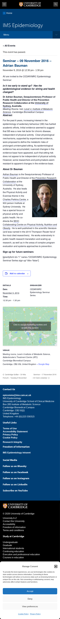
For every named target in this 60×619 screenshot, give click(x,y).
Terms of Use (10, 428)
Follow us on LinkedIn (15, 484)
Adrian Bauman (10, 174)
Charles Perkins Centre (14, 199)
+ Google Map (43, 364)
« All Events (9, 45)
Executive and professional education (21, 554)
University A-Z (10, 518)
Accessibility (9, 524)
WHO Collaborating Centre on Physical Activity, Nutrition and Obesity (30, 224)
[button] (55, 566)
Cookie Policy (23, 614)
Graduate (7, 545)
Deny (30, 599)
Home (9, 13)
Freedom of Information (16, 446)
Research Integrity (12, 442)
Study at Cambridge (13, 536)
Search (55, 4)
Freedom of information (14, 527)
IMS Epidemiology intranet (17, 452)
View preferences (30, 606)
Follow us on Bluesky (14, 466)
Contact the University (14, 521)
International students (13, 548)
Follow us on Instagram (16, 478)
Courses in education (13, 557)
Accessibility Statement (15, 431)
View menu (4, 4)
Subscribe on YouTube (15, 490)
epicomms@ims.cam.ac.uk (17, 395)
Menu (6, 35)
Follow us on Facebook (15, 472)
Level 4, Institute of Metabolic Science (28, 110)
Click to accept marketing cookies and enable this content (30, 326)
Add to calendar (17, 273)
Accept (30, 591)
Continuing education (13, 551)
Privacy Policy (35, 614)
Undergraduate (10, 542)
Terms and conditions (13, 530)
